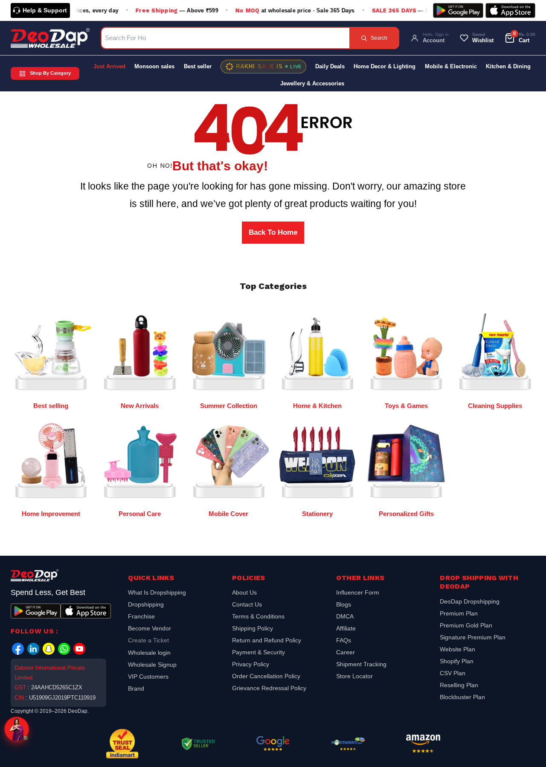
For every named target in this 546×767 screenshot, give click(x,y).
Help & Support (45, 10)
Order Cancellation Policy (266, 676)
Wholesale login (149, 652)
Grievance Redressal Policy (269, 688)
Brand (136, 688)
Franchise (141, 616)
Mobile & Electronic (451, 66)
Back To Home (273, 232)
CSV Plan (452, 673)
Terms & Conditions (258, 616)
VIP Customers (148, 676)
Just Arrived (109, 66)
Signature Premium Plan (472, 637)
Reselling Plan (459, 685)
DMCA (345, 616)
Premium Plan (459, 613)
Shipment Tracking (361, 664)
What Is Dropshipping (157, 593)
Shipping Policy (252, 628)
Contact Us (247, 604)
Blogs (343, 604)
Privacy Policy (250, 664)
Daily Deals (330, 66)
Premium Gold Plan (466, 625)
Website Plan (457, 649)
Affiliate (346, 628)
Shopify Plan (456, 661)
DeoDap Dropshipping (470, 602)
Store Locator (354, 676)
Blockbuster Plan (462, 697)
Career (345, 652)
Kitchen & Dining (508, 66)
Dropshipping (146, 604)
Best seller (198, 66)
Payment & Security (258, 652)
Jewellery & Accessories (312, 83)
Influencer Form (357, 593)
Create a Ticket (148, 640)
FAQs (343, 640)
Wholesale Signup (152, 664)
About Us (244, 593)
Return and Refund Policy (266, 640)
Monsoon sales (154, 66)
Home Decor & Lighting (384, 66)
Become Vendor (149, 628)
